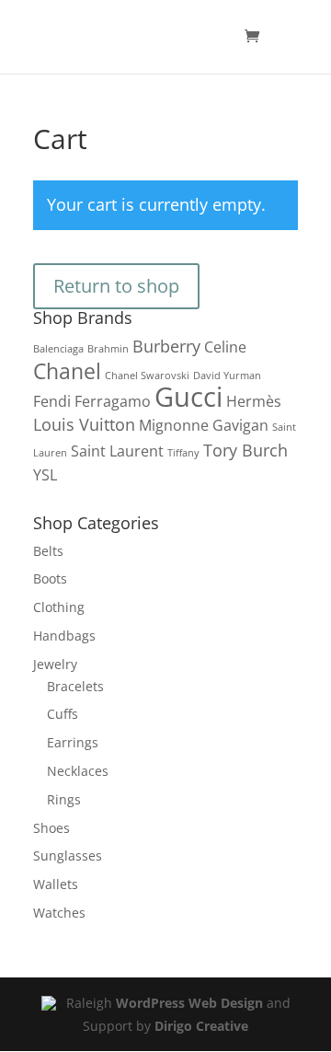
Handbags (64, 635)
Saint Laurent (117, 451)
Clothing (59, 607)
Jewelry (55, 664)
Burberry (166, 345)
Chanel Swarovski (147, 375)
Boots (50, 578)
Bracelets (75, 686)
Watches (59, 912)
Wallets (55, 884)
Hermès (253, 401)
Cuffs (62, 714)
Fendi (52, 401)
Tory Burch (245, 449)
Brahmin (108, 348)
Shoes (51, 828)
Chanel (67, 371)
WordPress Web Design (189, 1003)
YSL (45, 475)
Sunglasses (67, 855)
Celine (225, 347)
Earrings (72, 742)
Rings (64, 799)
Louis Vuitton (84, 423)
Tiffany (183, 452)
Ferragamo (112, 401)
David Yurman (227, 375)
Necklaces (77, 771)
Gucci (188, 396)
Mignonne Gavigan (203, 425)
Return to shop (116, 285)
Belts (48, 551)
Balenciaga (58, 348)
